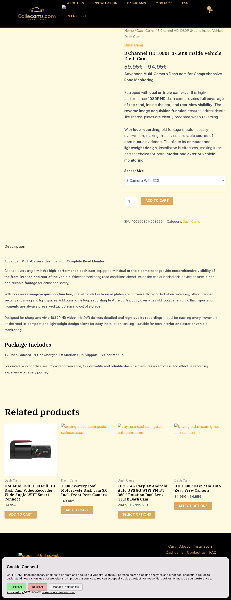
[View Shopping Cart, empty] (210, 14)
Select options (136, 514)
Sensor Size (134, 171)
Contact (164, 3)
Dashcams (136, 3)
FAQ (185, 3)
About (184, 546)
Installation (202, 546)
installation (105, 3)
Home (129, 31)
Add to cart (157, 200)
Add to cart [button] (20, 514)
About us (75, 3)
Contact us (196, 552)
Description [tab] (15, 246)
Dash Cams (146, 31)
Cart (172, 546)
